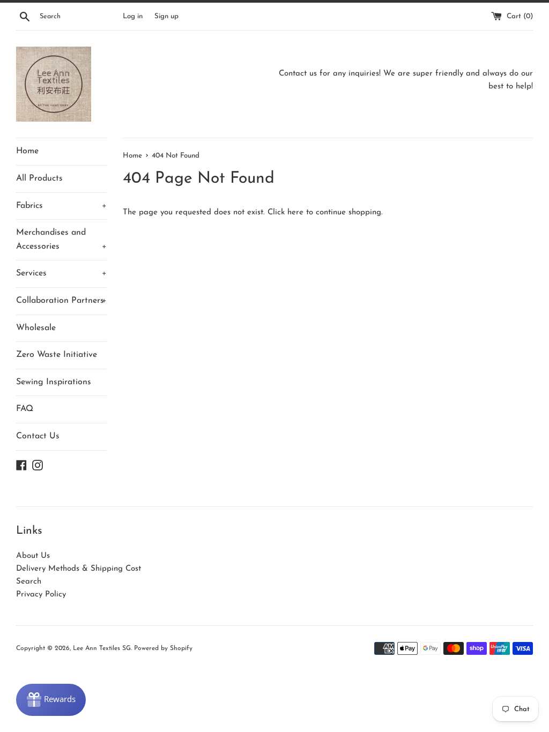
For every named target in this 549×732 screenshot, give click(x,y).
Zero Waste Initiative (56, 354)
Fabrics (61, 205)
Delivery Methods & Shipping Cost (78, 569)
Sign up (166, 16)
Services (61, 273)
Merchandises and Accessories (61, 239)
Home (27, 151)
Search (28, 582)
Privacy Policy (41, 595)
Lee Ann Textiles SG (102, 648)
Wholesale (36, 328)
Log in (133, 16)
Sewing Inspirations (53, 382)
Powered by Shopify (163, 648)
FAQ (24, 409)
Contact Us (38, 436)
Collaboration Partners (61, 300)
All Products (39, 178)
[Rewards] (51, 700)
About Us (33, 556)
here (295, 212)
